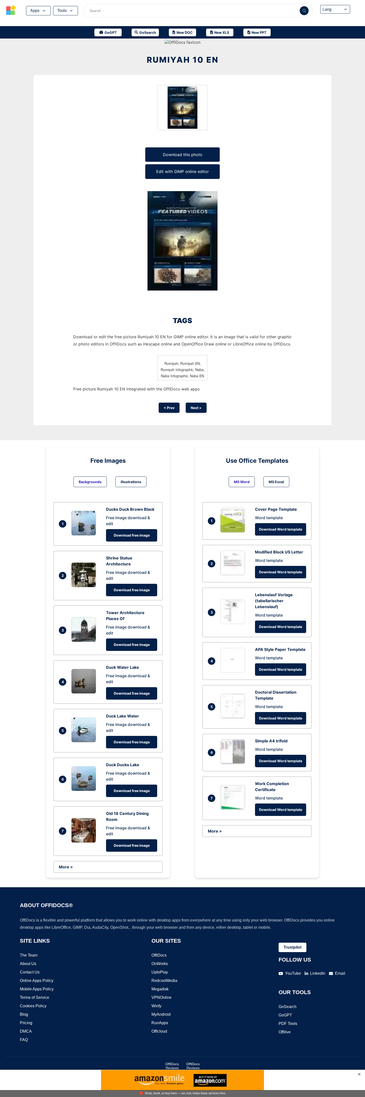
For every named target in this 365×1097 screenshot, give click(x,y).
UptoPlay (159, 972)
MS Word (242, 482)
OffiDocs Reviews (172, 1066)
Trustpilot (292, 947)
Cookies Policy (33, 1006)
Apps (34, 10)
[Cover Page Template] (234, 531)
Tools (62, 10)
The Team (28, 955)
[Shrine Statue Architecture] (85, 585)
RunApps (159, 1023)
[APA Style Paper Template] (234, 671)
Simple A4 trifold (271, 740)
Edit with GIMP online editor (182, 171)
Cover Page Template (276, 509)
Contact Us (29, 972)
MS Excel (276, 482)
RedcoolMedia (164, 980)
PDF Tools (288, 1023)
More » (66, 866)
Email (340, 973)
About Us (28, 964)
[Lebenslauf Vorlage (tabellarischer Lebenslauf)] (234, 622)
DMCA (26, 1031)
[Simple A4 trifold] (234, 762)
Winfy (156, 1006)
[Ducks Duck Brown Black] (85, 534)
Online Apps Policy (36, 980)
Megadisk (160, 989)
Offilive (285, 1032)
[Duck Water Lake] (85, 692)
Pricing (26, 1023)
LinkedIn (317, 973)
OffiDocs (159, 955)
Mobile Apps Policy (37, 989)
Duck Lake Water (122, 716)
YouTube (293, 973)
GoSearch (287, 1007)
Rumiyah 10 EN (183, 60)
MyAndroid (161, 1014)
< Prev (169, 408)
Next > (196, 408)
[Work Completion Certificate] (234, 808)
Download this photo (182, 154)
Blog (24, 1014)
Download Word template (280, 529)
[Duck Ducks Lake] (85, 789)
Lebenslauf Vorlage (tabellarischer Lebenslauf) (274, 600)
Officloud (159, 1031)
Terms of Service (34, 997)
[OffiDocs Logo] (11, 10)
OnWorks (159, 964)
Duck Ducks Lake (122, 764)
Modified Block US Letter (279, 551)
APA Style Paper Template (280, 649)
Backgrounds (90, 482)
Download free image (132, 535)
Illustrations (131, 482)
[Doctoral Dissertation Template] (234, 717)
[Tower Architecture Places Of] (85, 640)
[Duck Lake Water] (85, 740)
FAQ (24, 1040)
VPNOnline (161, 997)
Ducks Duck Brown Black (130, 509)
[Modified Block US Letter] (234, 573)
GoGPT (285, 1015)
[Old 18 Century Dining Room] (85, 841)
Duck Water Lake (122, 667)
